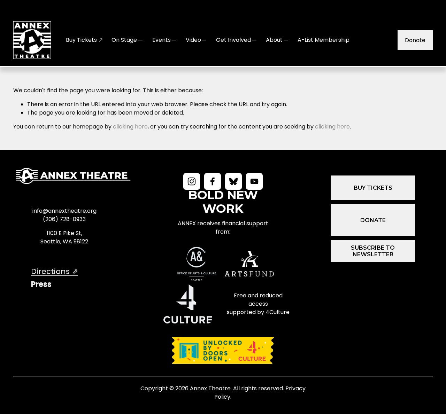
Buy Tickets (373, 188)
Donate (415, 40)
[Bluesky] (233, 181)
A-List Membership (323, 40)
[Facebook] (212, 181)
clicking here (130, 127)
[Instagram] (191, 181)
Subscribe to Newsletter (373, 251)
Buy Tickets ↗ (84, 40)
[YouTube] (254, 181)
